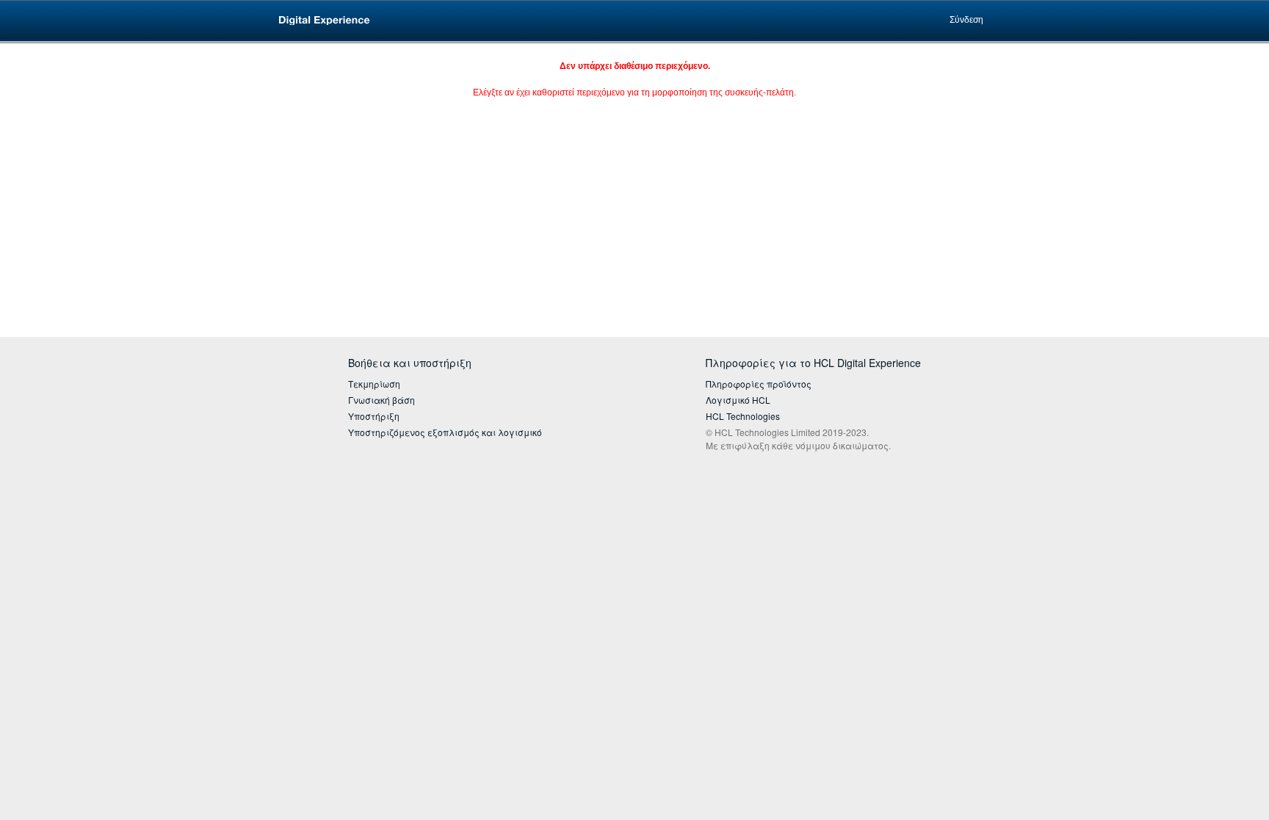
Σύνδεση (966, 20)
